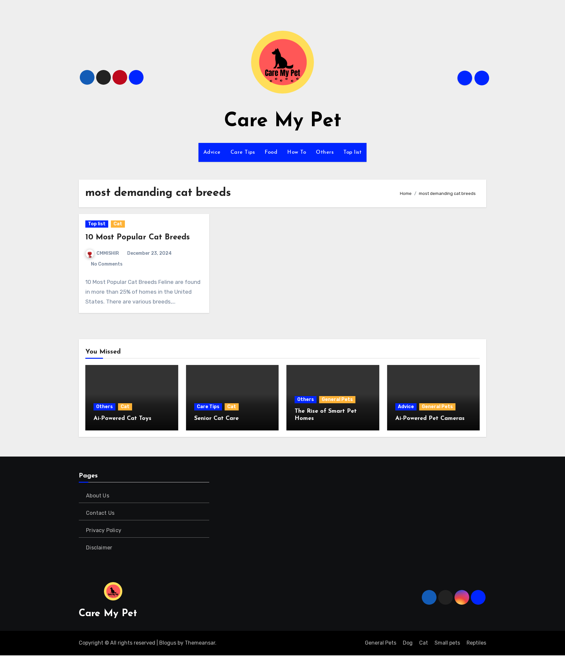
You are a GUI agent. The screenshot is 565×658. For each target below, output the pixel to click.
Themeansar (200, 643)
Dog (408, 643)
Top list (352, 152)
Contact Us (100, 513)
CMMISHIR (107, 253)
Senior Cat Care (216, 419)
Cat (117, 224)
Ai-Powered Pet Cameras (430, 419)
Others (325, 152)
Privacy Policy (103, 530)
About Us (97, 496)
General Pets (337, 399)
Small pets (447, 643)
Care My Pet (282, 121)
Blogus (167, 643)
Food (271, 152)
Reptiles (476, 643)
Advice (212, 152)
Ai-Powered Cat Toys (122, 419)
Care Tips (243, 152)
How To (296, 152)
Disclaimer (99, 548)
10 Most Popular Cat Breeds (137, 237)
